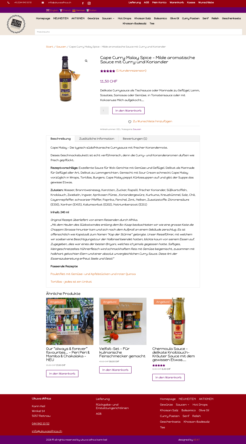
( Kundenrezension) (131, 70)
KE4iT (196, 439)
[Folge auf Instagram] (89, 3)
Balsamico (160, 18)
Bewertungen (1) (135, 138)
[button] (86, 60)
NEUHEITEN (60, 18)
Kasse (191, 2)
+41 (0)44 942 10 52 (23, 2)
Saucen (107, 18)
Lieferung (135, 2)
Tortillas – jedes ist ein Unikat (71, 281)
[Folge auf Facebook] (83, 3)
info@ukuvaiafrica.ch (59, 2)
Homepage (43, 18)
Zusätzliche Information (96, 138)
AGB (146, 2)
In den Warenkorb (128, 110)
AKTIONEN (77, 18)
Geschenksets (231, 18)
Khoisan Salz (142, 18)
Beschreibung (61, 138)
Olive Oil (174, 18)
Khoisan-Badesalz (134, 23)
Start (49, 46)
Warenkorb (177, 2)
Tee (152, 23)
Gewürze (93, 18)
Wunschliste (206, 2)
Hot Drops (124, 18)
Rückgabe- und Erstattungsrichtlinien (112, 406)
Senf (205, 18)
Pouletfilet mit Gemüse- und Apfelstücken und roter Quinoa (93, 274)
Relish (215, 18)
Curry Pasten (190, 18)
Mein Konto (159, 2)
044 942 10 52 (40, 423)
